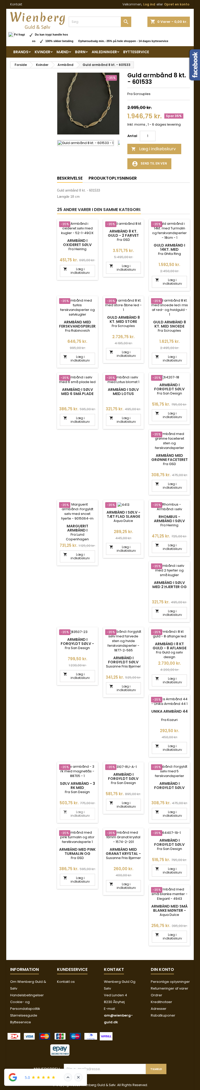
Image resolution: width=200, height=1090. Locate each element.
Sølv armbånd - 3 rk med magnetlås (77, 787)
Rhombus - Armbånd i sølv (169, 518)
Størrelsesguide (23, 1015)
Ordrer (156, 995)
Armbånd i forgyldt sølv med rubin (123, 778)
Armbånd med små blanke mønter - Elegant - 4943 (169, 910)
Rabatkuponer (163, 1015)
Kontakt (16, 4)
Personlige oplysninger (170, 981)
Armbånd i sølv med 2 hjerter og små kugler (169, 587)
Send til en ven (149, 164)
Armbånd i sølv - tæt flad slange (123, 514)
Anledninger (104, 52)
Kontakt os (66, 981)
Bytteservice (136, 52)
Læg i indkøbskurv (153, 149)
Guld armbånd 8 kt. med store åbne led (123, 321)
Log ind (149, 4)
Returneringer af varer (169, 988)
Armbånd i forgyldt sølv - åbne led (77, 643)
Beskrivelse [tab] (70, 178)
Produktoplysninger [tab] (113, 178)
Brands (20, 52)
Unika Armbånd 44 (169, 711)
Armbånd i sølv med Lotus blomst (123, 393)
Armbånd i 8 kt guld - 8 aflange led (169, 648)
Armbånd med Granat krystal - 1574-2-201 (123, 853)
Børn (80, 52)
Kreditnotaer (161, 1001)
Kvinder (42, 52)
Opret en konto (176, 4)
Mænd (63, 52)
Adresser (158, 1008)
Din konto (162, 969)
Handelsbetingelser (27, 995)
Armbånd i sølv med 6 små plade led (77, 393)
